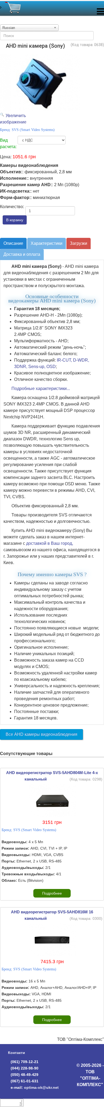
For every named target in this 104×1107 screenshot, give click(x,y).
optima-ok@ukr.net (41, 1087)
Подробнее (52, 893)
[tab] (13, 243)
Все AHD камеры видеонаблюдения (41, 734)
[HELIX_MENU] (100, 12)
